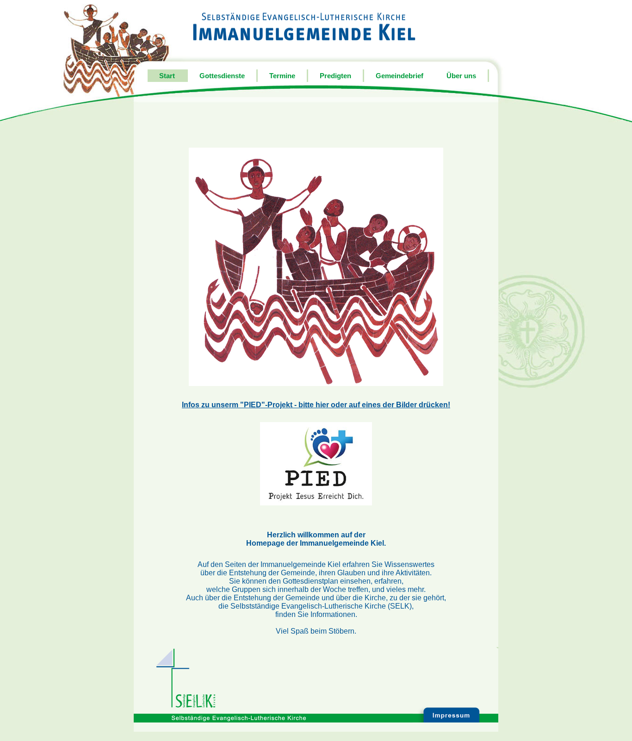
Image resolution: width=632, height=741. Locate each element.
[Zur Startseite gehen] (304, 27)
